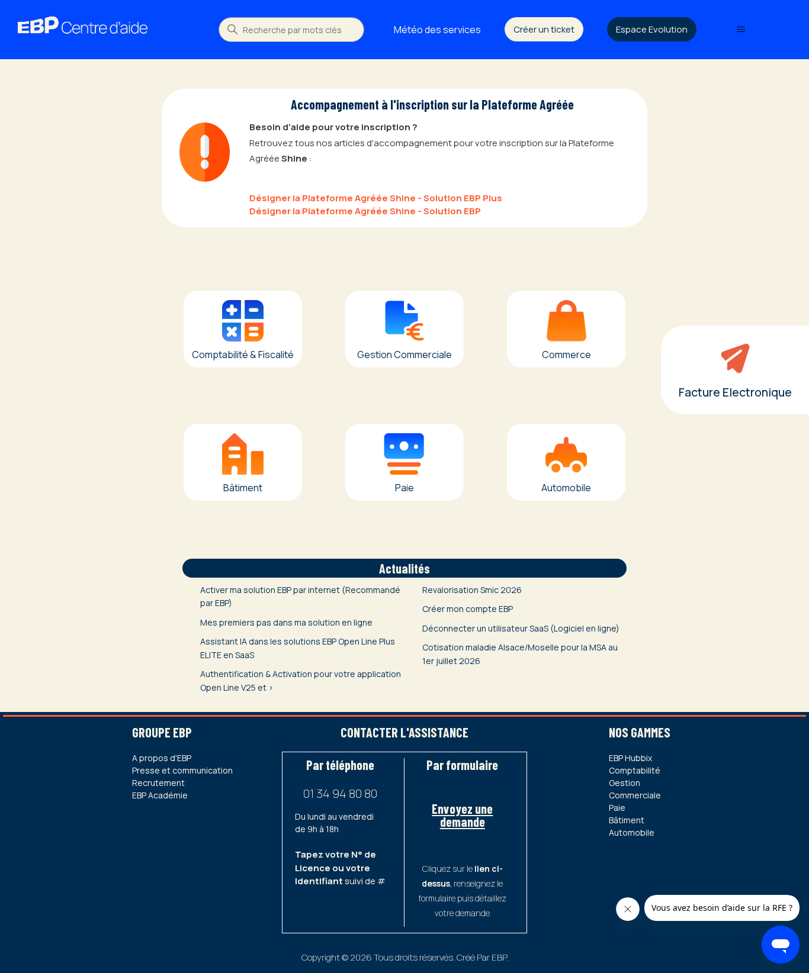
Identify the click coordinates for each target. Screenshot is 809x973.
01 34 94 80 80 (340, 793)
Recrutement (158, 782)
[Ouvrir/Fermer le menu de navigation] (741, 29)
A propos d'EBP (161, 757)
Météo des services (437, 29)
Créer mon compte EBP (467, 608)
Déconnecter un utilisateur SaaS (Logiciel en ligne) (520, 628)
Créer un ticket (543, 29)
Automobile (631, 832)
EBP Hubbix (630, 757)
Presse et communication (182, 770)
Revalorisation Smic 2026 (472, 589)
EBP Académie (160, 795)
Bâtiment (626, 820)
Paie (617, 807)
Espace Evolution (652, 29)
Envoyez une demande (462, 815)
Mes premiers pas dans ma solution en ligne (286, 622)
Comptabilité (634, 770)
